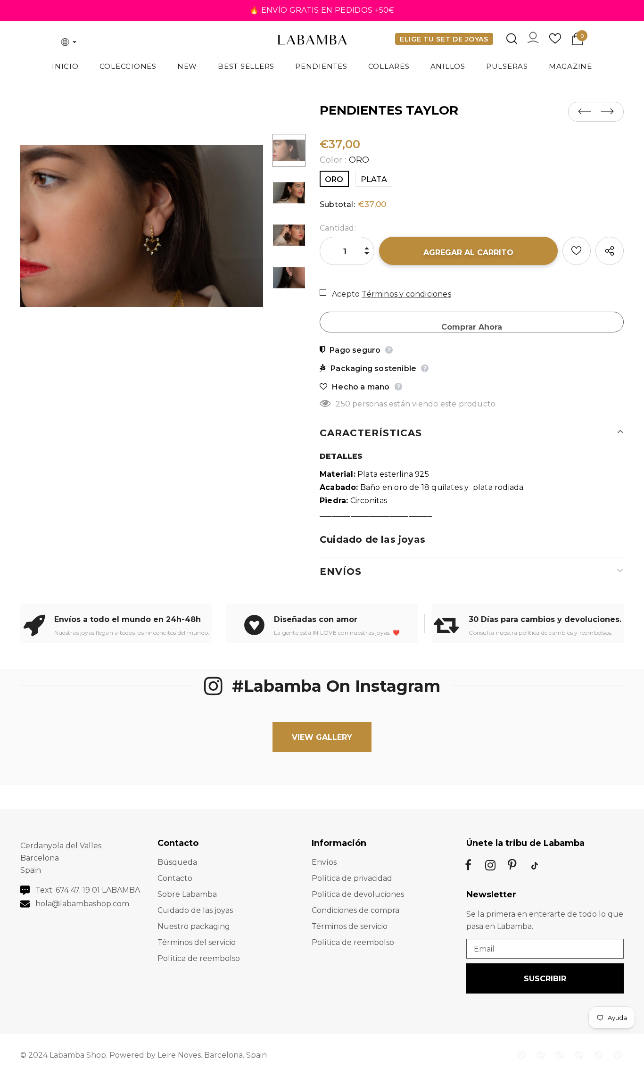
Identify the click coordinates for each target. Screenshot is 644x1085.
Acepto (346, 294)
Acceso (533, 39)
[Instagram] (490, 865)
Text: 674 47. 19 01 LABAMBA (87, 890)
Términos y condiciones (406, 294)
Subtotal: (337, 204)
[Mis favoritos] (555, 41)
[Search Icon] (511, 38)
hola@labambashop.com (82, 903)
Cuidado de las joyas (372, 539)
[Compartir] (609, 251)
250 (343, 403)
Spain (256, 1055)
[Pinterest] (512, 865)
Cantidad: (338, 228)
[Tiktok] (534, 865)
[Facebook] (468, 865)
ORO (334, 179)
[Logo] (312, 40)
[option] (141, 226)
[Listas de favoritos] (576, 251)
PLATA (374, 179)
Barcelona (223, 1055)
